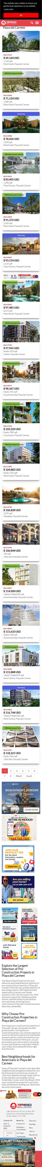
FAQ (30, 1128)
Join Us (31, 1131)
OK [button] (21, 15)
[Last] (29, 776)
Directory (32, 1121)
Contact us (10, 1134)
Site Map (32, 1124)
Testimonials (21, 1137)
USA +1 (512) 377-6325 (7, 1126)
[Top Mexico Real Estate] (9, 22)
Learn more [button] (8, 9)
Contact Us (20, 1124)
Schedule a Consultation (21, 1128)
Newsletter (33, 1135)
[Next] (19, 776)
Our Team (20, 1133)
